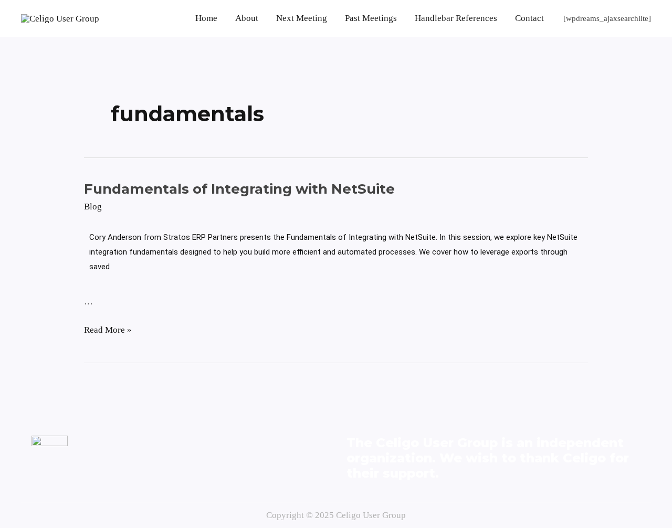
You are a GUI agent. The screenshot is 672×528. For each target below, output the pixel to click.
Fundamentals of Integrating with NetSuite (239, 189)
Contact (529, 18)
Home (206, 18)
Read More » (108, 329)
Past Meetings (371, 18)
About (246, 18)
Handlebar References (456, 18)
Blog (93, 207)
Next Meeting (301, 18)
